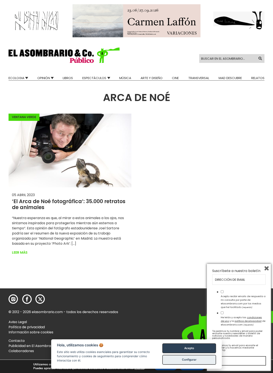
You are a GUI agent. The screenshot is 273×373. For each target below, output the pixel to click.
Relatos (257, 78)
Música (125, 78)
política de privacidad (248, 321)
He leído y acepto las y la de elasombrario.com (243, 321)
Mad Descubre (230, 78)
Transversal (198, 78)
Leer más (20, 252)
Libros (68, 78)
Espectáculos (94, 78)
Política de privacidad (27, 327)
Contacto (17, 340)
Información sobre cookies (31, 332)
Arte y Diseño (152, 78)
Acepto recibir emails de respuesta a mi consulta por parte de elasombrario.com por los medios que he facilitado (243, 302)
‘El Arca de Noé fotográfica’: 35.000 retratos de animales (68, 204)
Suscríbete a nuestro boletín (236, 271)
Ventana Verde (24, 117)
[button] (64, 55)
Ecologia (16, 78)
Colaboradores (21, 350)
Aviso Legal (18, 322)
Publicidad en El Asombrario (32, 345)
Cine (175, 78)
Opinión (43, 78)
